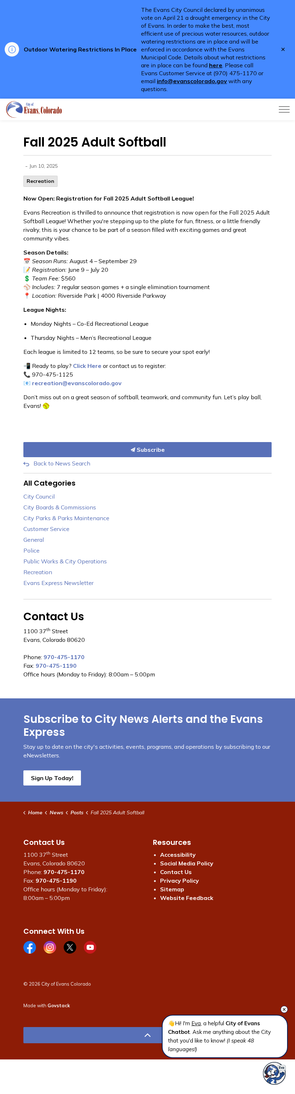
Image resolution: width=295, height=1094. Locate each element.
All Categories (49, 483)
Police (31, 550)
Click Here (87, 365)
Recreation (40, 181)
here (215, 65)
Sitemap (172, 889)
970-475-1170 (64, 657)
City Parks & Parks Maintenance (66, 518)
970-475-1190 (56, 665)
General (33, 539)
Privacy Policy (179, 880)
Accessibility (178, 854)
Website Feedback (186, 897)
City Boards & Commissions (59, 507)
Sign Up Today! (52, 778)
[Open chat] (274, 1073)
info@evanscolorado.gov (192, 81)
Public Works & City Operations (65, 561)
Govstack (58, 1005)
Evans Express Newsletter (58, 582)
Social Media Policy (186, 863)
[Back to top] (147, 1035)
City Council (39, 496)
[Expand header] (284, 109)
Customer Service (46, 528)
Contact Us (176, 871)
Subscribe (150, 449)
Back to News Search (61, 463)
